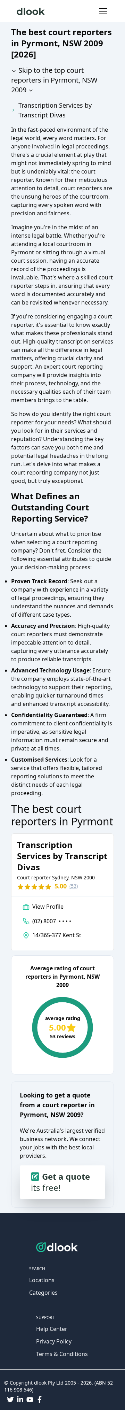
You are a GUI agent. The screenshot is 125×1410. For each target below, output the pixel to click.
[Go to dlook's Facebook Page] (39, 1399)
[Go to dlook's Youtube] (29, 1399)
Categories (43, 1292)
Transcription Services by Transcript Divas (55, 110)
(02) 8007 (51, 921)
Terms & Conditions (62, 1354)
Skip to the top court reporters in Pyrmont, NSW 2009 (54, 80)
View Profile (48, 906)
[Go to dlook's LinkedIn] (20, 1399)
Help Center (51, 1329)
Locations (42, 1280)
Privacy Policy (54, 1341)
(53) (73, 886)
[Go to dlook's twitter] (10, 1399)
